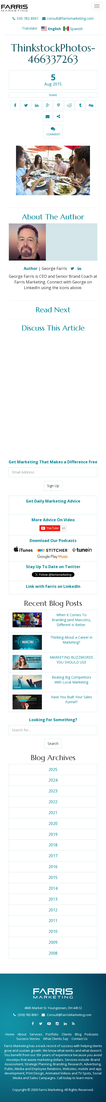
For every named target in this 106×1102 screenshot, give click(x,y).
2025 (53, 769)
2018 (53, 845)
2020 (53, 823)
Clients (67, 1034)
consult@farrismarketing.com (70, 18)
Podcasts (91, 1034)
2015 (53, 877)
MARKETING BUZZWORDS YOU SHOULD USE (71, 660)
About (22, 1034)
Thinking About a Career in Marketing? (71, 640)
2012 (53, 910)
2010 (53, 931)
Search (53, 743)
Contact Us (79, 1038)
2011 (53, 920)
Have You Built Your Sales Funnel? (71, 699)
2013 (53, 899)
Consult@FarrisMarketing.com (69, 1015)
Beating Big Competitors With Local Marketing (71, 679)
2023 (53, 791)
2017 (53, 855)
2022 (53, 802)
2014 (53, 888)
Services (36, 1034)
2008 (53, 953)
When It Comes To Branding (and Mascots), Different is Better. (71, 619)
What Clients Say (55, 1038)
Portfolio (52, 1034)
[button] (53, 131)
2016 (53, 866)
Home (9, 1034)
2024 (53, 780)
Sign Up (53, 485)
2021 (53, 812)
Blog (78, 1034)
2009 (53, 942)
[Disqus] (53, 396)
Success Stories (28, 1038)
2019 (53, 834)
